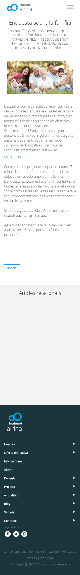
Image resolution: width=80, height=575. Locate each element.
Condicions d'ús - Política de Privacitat (31, 551)
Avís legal (47, 558)
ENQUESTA (12, 157)
